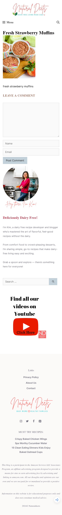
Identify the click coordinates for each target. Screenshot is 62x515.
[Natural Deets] (31, 9)
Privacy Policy (31, 377)
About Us (31, 382)
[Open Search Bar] (58, 22)
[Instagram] (21, 421)
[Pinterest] (40, 421)
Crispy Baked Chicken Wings (31, 438)
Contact (31, 388)
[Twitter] (27, 421)
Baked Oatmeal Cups (31, 452)
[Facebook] (33, 421)
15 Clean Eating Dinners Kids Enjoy (31, 447)
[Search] (53, 281)
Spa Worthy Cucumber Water (31, 443)
